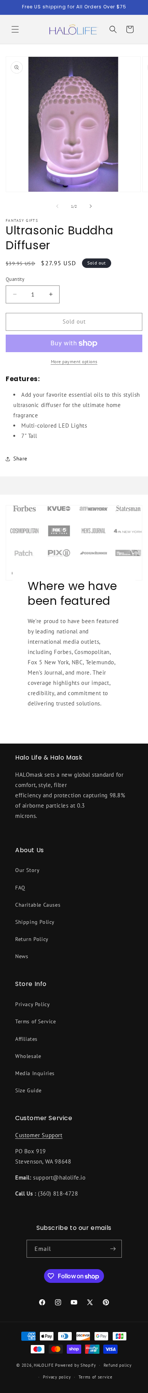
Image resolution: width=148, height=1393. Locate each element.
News (21, 956)
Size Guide (28, 1090)
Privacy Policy (32, 1004)
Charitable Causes (37, 904)
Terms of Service (35, 1021)
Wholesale (28, 1056)
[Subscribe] (113, 1249)
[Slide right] (90, 206)
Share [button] (20, 458)
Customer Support (39, 1135)
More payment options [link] (74, 361)
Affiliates (26, 1039)
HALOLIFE (44, 1365)
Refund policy (118, 1365)
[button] (15, 29)
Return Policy (32, 939)
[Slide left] (57, 206)
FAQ (20, 887)
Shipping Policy (35, 922)
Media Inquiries (35, 1073)
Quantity (15, 279)
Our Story (27, 870)
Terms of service (96, 1377)
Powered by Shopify (75, 1365)
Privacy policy (57, 1377)
